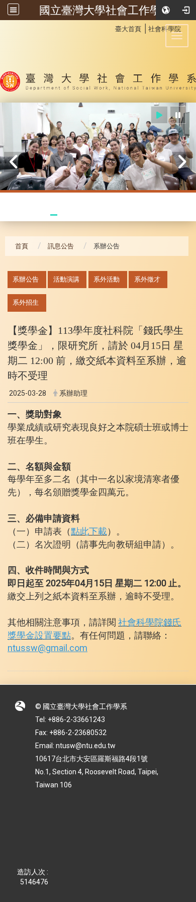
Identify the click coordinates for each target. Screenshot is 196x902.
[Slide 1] (31, 215)
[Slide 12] (156, 215)
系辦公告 (26, 279)
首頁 (21, 246)
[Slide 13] (167, 215)
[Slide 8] (111, 215)
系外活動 (106, 279)
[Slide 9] (122, 215)
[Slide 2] (42, 215)
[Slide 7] (99, 215)
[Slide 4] (65, 215)
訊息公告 (61, 246)
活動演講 (66, 279)
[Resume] (159, 115)
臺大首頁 (128, 29)
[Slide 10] (133, 215)
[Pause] (178, 115)
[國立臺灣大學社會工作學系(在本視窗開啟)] (98, 61)
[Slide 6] (88, 215)
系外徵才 (147, 279)
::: (110, 27)
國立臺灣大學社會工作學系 (105, 10)
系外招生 (26, 302)
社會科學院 (164, 29)
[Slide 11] (145, 215)
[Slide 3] (54, 215)
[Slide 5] (76, 215)
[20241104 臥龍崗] (98, 147)
